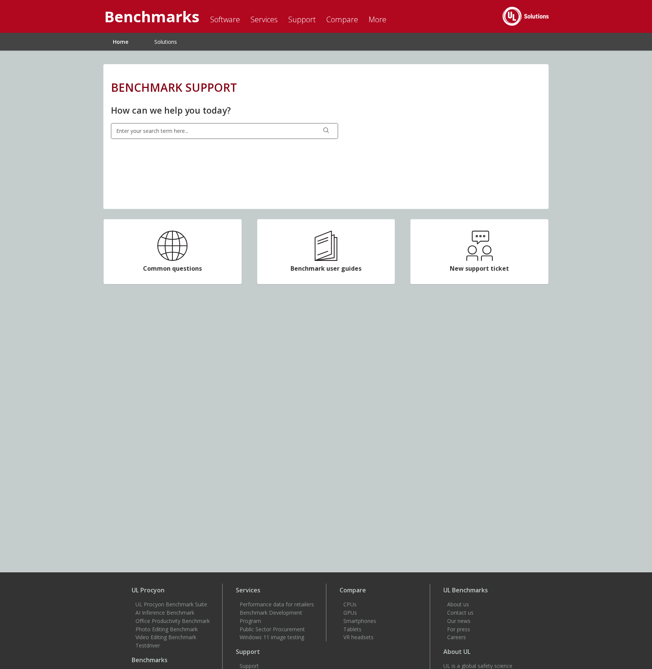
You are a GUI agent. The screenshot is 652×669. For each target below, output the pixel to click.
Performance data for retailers (277, 604)
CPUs (350, 604)
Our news (459, 620)
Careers (456, 637)
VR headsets (358, 637)
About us (458, 604)
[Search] (326, 131)
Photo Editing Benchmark (166, 629)
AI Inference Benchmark (164, 612)
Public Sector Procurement (272, 629)
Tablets (352, 629)
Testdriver (147, 645)
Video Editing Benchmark (165, 637)
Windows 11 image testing (272, 637)
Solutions (165, 41)
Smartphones (359, 620)
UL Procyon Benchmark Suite (171, 604)
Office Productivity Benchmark (172, 620)
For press (458, 629)
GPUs (350, 612)
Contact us (460, 612)
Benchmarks (150, 660)
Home (120, 41)
